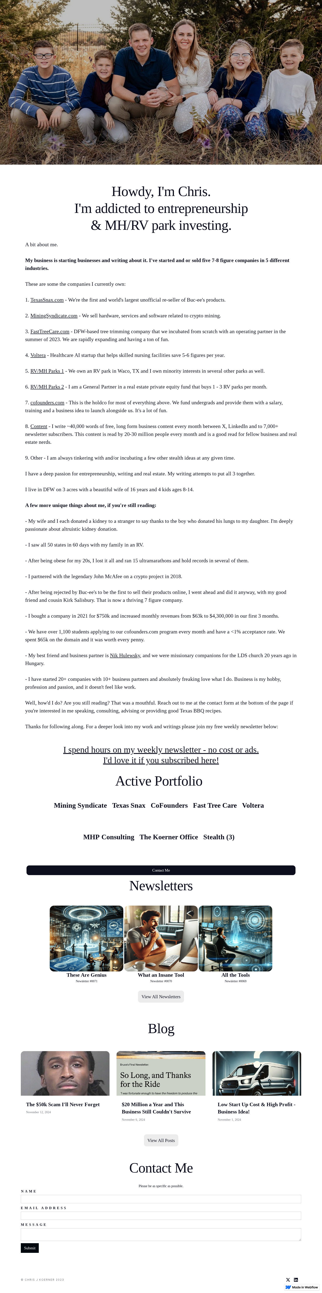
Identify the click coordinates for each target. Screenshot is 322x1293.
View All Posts (161, 1140)
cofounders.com (47, 402)
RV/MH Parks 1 (47, 371)
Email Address (44, 1208)
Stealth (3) (219, 837)
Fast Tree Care (215, 805)
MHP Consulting (108, 837)
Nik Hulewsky (125, 655)
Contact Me (161, 870)
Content (38, 426)
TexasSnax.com (47, 300)
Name (29, 1191)
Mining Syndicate (80, 805)
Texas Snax (128, 805)
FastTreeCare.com (49, 331)
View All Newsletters (161, 996)
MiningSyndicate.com (54, 315)
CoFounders (169, 805)
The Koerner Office (169, 837)
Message (34, 1224)
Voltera (38, 355)
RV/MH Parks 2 (47, 387)
